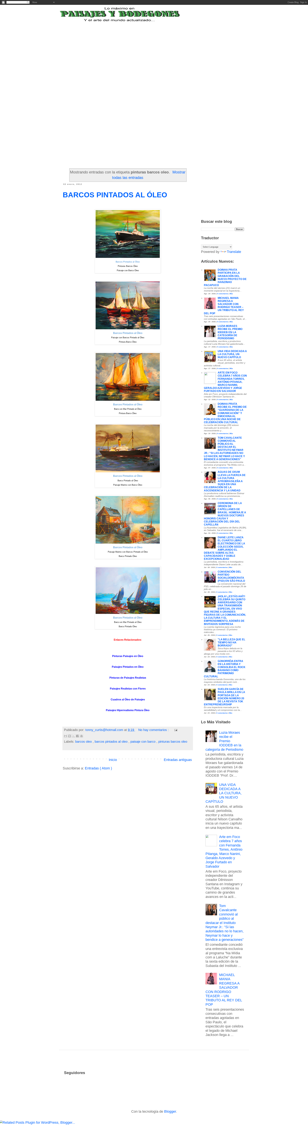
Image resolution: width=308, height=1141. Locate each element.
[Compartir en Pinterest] (81, 736)
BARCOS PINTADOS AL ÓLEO (115, 195)
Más (231, 294)
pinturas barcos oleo (172, 741)
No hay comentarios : (154, 730)
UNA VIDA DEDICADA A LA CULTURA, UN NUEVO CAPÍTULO (232, 354)
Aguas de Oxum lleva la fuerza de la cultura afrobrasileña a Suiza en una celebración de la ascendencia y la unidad (225, 481)
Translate (234, 252)
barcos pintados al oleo (111, 741)
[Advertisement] (154, 46)
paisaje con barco (143, 741)
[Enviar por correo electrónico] (65, 736)
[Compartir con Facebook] (77, 736)
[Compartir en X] (73, 736)
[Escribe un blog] (69, 736)
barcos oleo (84, 741)
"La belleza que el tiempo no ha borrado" (231, 642)
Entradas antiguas (178, 760)
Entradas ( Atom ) (98, 768)
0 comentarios (222, 294)
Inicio (113, 760)
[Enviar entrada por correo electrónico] (175, 730)
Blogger (170, 1111)
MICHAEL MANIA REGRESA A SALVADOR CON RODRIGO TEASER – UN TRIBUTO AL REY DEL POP (223, 989)
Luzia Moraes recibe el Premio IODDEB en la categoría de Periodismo (230, 332)
